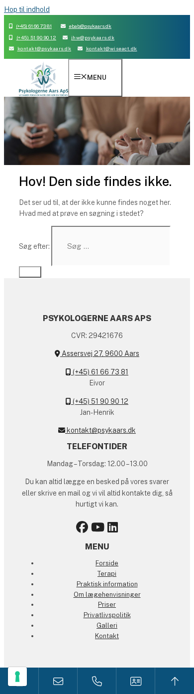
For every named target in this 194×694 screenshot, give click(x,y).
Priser (107, 604)
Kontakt (107, 636)
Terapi (106, 573)
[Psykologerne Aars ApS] (43, 96)
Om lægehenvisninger (107, 594)
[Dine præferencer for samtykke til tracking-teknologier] (17, 676)
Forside (107, 563)
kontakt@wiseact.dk (111, 48)
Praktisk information (107, 584)
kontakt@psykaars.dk (44, 48)
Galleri (107, 625)
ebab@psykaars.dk (90, 26)
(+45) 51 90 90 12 (36, 37)
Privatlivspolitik (107, 615)
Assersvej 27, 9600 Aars (99, 353)
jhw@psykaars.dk (92, 37)
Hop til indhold (27, 9)
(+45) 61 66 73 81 (34, 26)
